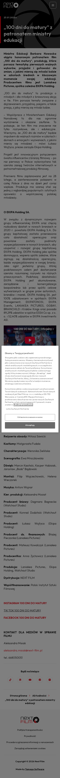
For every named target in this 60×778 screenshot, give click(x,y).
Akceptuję (29, 425)
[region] (30, 389)
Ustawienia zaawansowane (30, 417)
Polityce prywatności (23, 405)
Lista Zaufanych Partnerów (17, 409)
